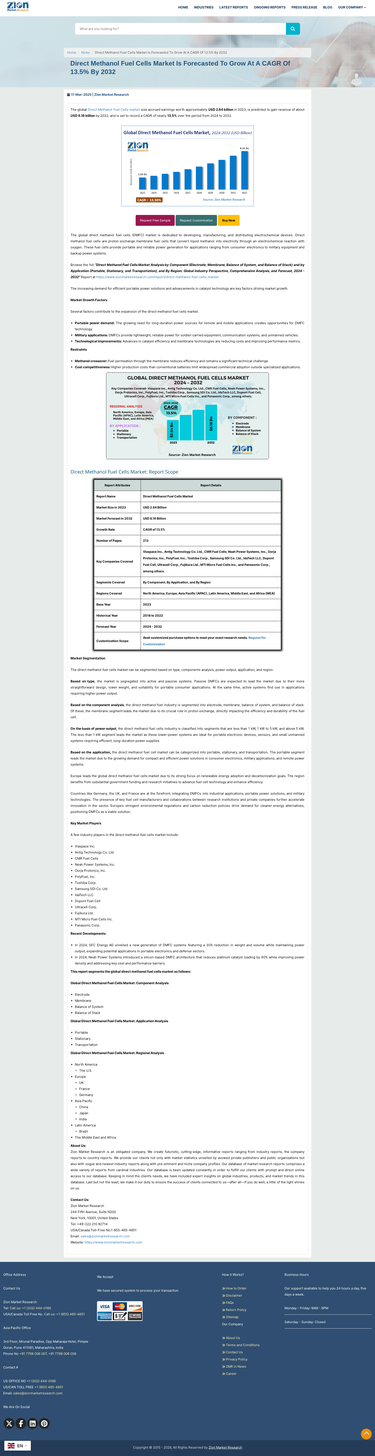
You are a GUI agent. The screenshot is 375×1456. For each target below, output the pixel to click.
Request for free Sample (187, 48)
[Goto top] (366, 1434)
